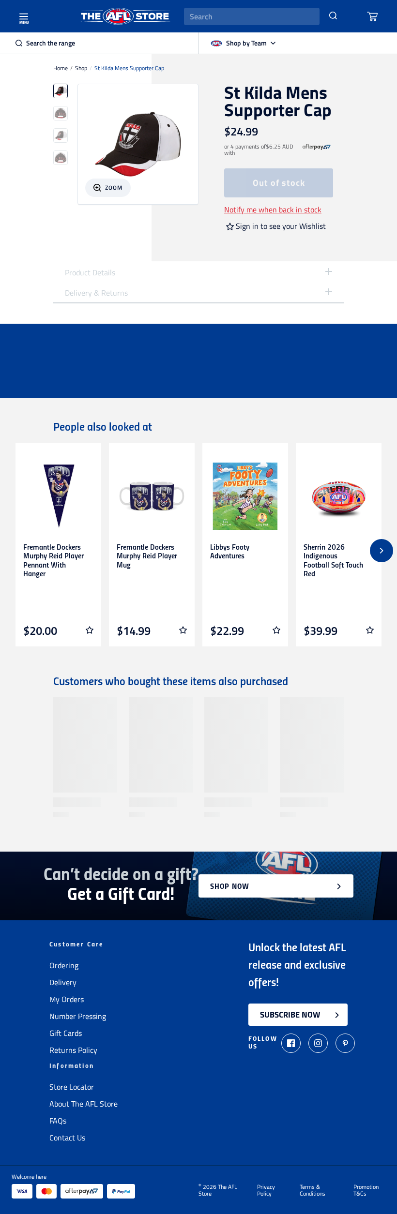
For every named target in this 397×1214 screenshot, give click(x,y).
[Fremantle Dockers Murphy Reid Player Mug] (152, 496)
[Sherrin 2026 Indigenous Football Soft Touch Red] (339, 496)
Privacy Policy (266, 1190)
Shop (81, 68)
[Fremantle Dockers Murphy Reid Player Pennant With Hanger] (58, 496)
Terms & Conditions (312, 1190)
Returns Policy (73, 1050)
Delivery (62, 982)
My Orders (66, 999)
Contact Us (67, 1137)
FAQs (57, 1120)
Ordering (63, 965)
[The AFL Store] (125, 16)
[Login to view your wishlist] (89, 630)
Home (60, 68)
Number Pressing (77, 1016)
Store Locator (71, 1087)
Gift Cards (65, 1033)
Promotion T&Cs (366, 1190)
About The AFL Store (83, 1103)
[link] (316, 150)
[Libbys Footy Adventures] (245, 496)
